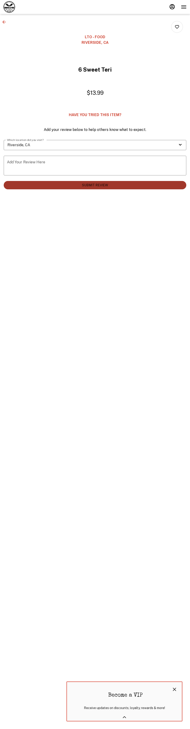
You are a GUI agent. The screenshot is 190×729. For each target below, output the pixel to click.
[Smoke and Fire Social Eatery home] (24, 7)
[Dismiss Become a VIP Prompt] (174, 689)
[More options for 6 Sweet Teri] (177, 26)
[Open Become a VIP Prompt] (124, 717)
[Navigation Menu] (184, 7)
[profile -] (172, 7)
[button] (5, 22)
